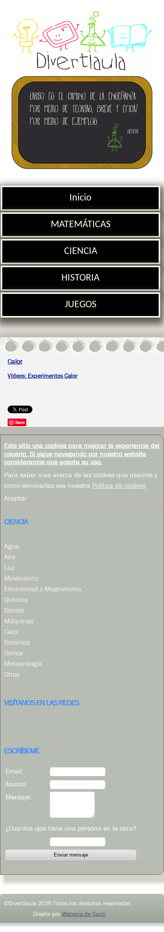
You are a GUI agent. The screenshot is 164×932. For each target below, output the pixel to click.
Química (16, 599)
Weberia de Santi (84, 913)
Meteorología (23, 663)
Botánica (17, 642)
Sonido (14, 610)
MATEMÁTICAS (81, 225)
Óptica (13, 653)
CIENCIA (80, 251)
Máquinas (19, 621)
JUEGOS (80, 305)
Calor (11, 631)
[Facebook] (10, 723)
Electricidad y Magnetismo (42, 589)
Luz (9, 567)
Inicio (80, 198)
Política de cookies (119, 485)
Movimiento (21, 578)
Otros (11, 674)
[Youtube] (25, 723)
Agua (11, 546)
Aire (9, 557)
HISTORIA (80, 278)
